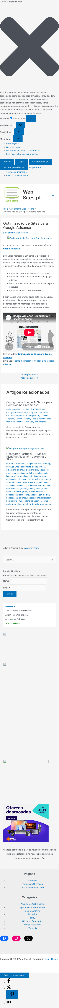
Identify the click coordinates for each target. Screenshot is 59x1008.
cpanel (31, 488)
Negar (21, 161)
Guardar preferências (14, 167)
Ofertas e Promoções (16, 463)
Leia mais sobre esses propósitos (22, 154)
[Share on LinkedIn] (8, 1003)
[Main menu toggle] (53, 195)
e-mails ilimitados (37, 491)
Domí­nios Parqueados (29, 415)
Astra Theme (51, 959)
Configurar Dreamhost (37, 412)
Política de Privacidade (17, 175)
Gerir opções (12, 143)
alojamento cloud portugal (33, 467)
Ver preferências (40, 161)
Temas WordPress (32, 924)
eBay (32, 918)
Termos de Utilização (16, 172)
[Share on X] (8, 988)
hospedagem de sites (16, 498)
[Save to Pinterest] (12, 994)
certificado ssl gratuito (16, 488)
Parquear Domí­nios (24, 422)
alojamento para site (30, 479)
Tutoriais (32, 928)
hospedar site (33, 498)
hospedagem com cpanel (17, 495)
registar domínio (13, 504)
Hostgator (46, 498)
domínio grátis (20, 491)
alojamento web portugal (39, 485)
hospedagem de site (40, 495)
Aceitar (7, 161)
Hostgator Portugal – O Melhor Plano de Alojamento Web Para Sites (26, 456)
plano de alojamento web (36, 501)
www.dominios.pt (12, 623)
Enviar (10, 594)
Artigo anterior (29, 374)
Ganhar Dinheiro (23, 419)
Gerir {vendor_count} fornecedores (23, 150)
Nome (7, 581)
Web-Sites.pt (32, 195)
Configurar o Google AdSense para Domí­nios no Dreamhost (29, 404)
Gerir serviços (13, 147)
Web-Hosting (40, 422)
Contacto (32, 880)
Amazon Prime (32, 548)
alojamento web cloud (16, 485)
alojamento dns (31, 470)
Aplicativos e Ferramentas (32, 907)
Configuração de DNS (16, 412)
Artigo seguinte (29, 378)
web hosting (45, 504)
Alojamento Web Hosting (16, 232)
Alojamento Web (19, 482)
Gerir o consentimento (14, 975)
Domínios (32, 914)
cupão (38, 488)
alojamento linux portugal (34, 476)
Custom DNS (12, 415)
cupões (45, 488)
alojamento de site (14, 470)
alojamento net (13, 479)
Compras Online (32, 911)
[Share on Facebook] (8, 982)
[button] (29, 47)
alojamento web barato (38, 482)
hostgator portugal (15, 501)
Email (6, 588)
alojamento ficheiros (27, 473)
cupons (9, 491)
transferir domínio (31, 504)
